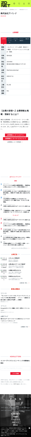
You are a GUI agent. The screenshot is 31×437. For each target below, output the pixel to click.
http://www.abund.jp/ (13, 70)
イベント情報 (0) (21, 39)
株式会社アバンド (24, 9)
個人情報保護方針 (15, 413)
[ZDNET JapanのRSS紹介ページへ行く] (20, 399)
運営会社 (15, 425)
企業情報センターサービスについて (15, 138)
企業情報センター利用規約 (14, 142)
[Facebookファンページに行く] (11, 399)
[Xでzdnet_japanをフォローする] (15, 399)
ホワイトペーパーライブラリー (19, 248)
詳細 (2, 435)
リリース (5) (16, 39)
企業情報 (4, 38)
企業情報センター (13, 9)
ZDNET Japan (4, 9)
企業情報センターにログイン (15, 135)
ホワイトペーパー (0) (10, 40)
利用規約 (15, 416)
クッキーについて (15, 419)
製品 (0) (27, 38)
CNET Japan (16, 384)
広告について (15, 422)
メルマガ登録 (15, 373)
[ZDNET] (5, 3)
